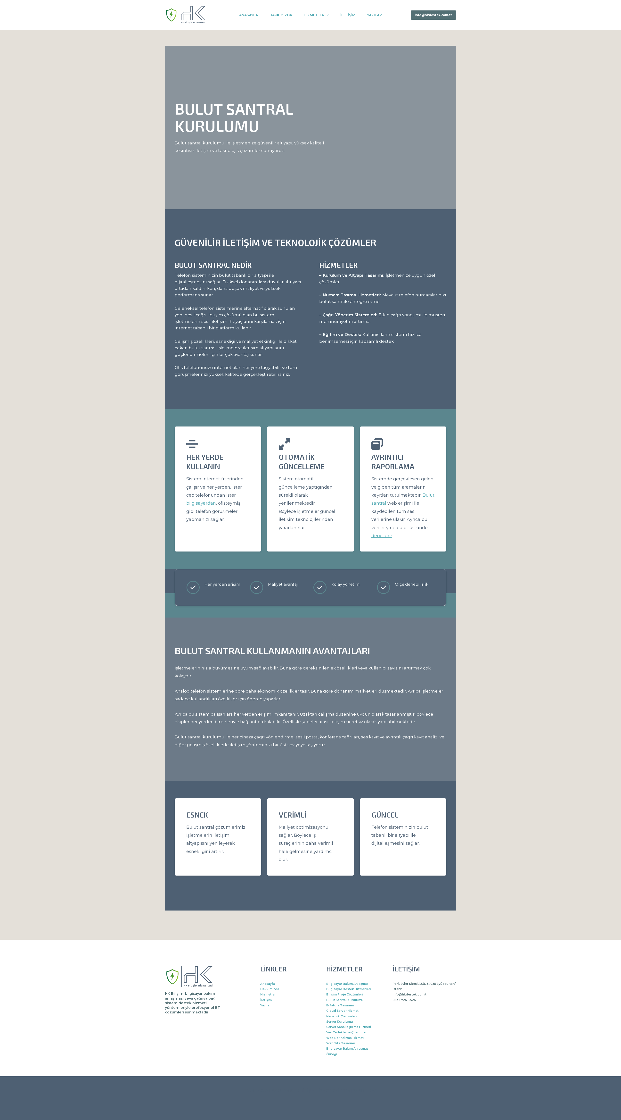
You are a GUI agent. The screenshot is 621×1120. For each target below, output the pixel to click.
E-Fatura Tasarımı (340, 1005)
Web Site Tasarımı (340, 1043)
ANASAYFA (248, 15)
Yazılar (265, 1005)
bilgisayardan (201, 503)
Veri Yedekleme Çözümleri (347, 1032)
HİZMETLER (314, 15)
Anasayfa (267, 984)
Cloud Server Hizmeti (343, 1010)
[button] (326, 15)
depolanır (381, 535)
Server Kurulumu (339, 1021)
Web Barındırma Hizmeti (345, 1038)
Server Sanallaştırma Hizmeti (348, 1027)
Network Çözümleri (341, 1016)
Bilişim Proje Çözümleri (344, 994)
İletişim (266, 1000)
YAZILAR (374, 15)
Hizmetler (268, 994)
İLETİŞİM (347, 15)
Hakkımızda (269, 989)
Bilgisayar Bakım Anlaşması (347, 984)
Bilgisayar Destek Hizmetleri (348, 989)
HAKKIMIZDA (281, 15)
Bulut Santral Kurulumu (344, 1000)
